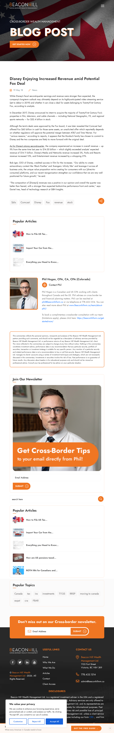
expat (17, 600)
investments (48, 593)
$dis (13, 202)
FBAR (36, 600)
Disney (37, 202)
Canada (18, 593)
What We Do (49, 667)
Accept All (54, 721)
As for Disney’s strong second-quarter (27, 146)
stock (70, 202)
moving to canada (89, 593)
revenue (58, 202)
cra (26, 600)
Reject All (36, 721)
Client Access (49, 684)
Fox (48, 202)
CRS (91, 717)
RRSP (72, 593)
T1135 (62, 593)
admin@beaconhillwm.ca (92, 681)
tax (28, 593)
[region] (36, 713)
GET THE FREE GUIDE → (86, 728)
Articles (46, 673)
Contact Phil (55, 285)
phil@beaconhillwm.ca (52, 302)
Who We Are (49, 662)
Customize (18, 721)
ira (36, 593)
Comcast (25, 202)
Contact (46, 678)
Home (45, 657)
